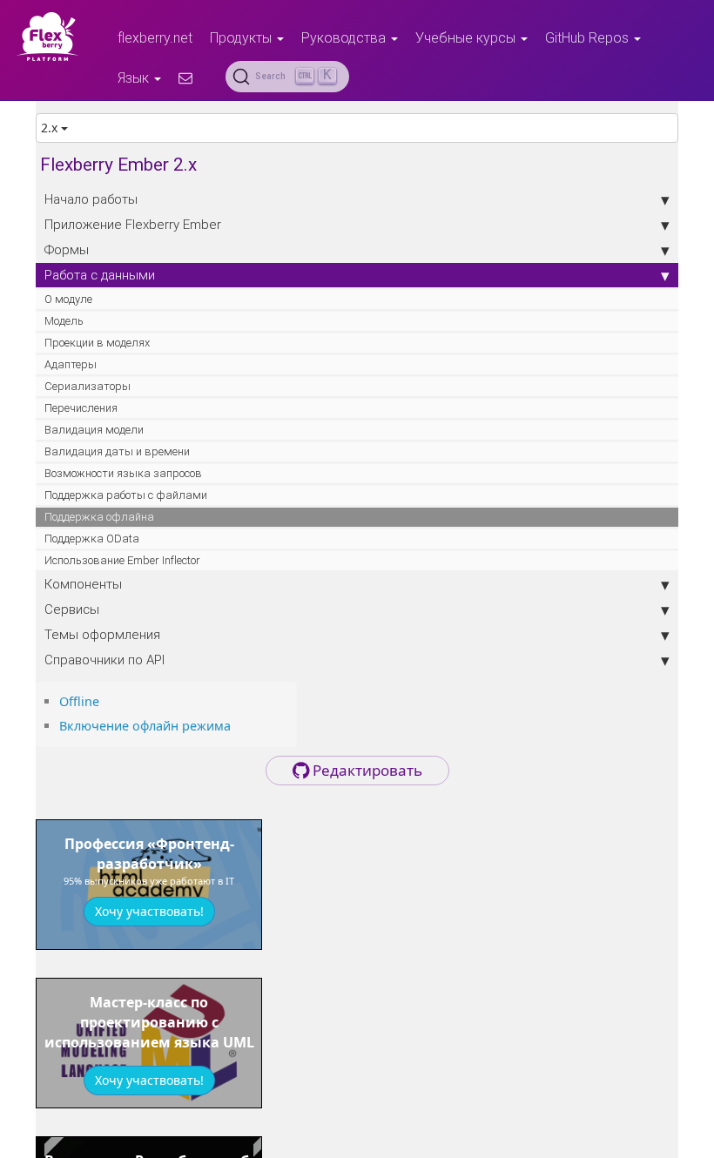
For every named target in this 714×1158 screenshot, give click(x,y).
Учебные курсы (467, 37)
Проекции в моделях (97, 342)
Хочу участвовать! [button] (149, 911)
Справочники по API (104, 659)
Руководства (345, 37)
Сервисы (71, 609)
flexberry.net (155, 37)
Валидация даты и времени (117, 451)
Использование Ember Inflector (122, 560)
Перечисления (81, 408)
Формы (66, 249)
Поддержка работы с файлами (125, 495)
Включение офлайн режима (145, 725)
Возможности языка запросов (123, 473)
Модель (64, 320)
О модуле (68, 299)
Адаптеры (70, 364)
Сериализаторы (87, 386)
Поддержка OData (91, 538)
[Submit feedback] (185, 77)
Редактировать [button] (365, 770)
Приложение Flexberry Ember (132, 224)
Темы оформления (102, 634)
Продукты (242, 37)
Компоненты (83, 584)
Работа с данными (99, 274)
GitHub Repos (588, 37)
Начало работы (91, 199)
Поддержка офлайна (99, 516)
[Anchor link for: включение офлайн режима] (237, 724)
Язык (135, 77)
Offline (79, 701)
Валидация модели (94, 429)
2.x (51, 127)
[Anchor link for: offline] (105, 700)
